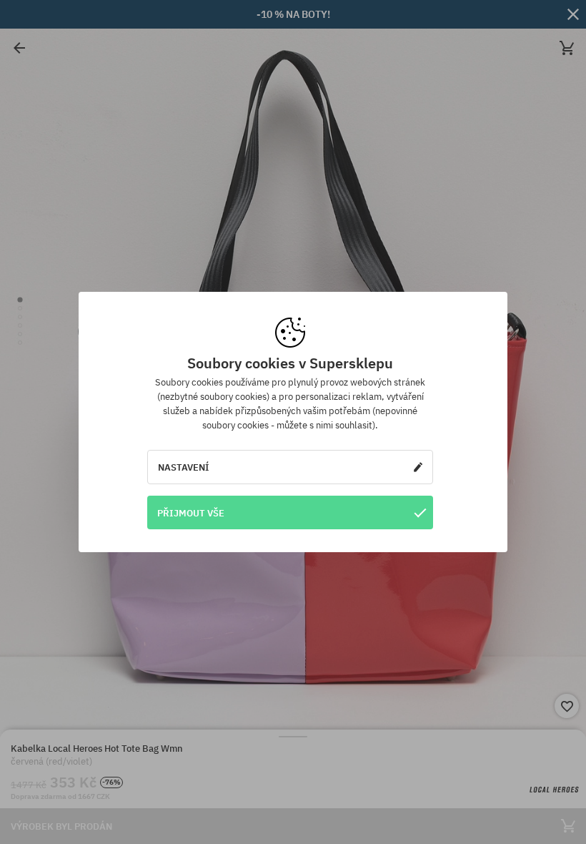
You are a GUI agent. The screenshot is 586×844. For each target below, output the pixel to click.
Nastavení (183, 467)
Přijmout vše (190, 512)
